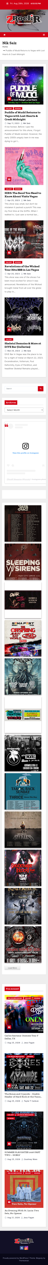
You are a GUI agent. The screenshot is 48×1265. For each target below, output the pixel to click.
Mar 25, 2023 (14, 351)
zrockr (27, 479)
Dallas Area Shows (15, 998)
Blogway (39, 1258)
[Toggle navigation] (44, 35)
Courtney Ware (30, 1159)
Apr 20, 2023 (13, 274)
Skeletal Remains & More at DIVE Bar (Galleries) (23, 345)
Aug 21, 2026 (13, 1217)
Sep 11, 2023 (13, 123)
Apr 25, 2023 (13, 200)
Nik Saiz (26, 123)
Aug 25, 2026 (14, 1043)
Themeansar (24, 1261)
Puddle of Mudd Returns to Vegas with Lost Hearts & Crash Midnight (22, 116)
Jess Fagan (28, 1043)
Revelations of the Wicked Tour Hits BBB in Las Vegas (22, 268)
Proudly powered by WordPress (16, 1258)
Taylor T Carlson (31, 1101)
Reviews (18, 108)
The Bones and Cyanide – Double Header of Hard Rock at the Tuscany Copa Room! (24, 1097)
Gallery (9, 108)
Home (5, 46)
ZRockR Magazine (14, 479)
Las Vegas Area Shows (16, 1056)
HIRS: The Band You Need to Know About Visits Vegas (23, 194)
